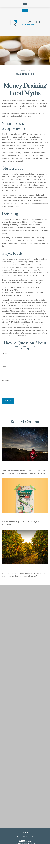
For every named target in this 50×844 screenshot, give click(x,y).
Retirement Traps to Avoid (19, 516)
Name (4, 353)
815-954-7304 (27, 837)
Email (4, 367)
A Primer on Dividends (17, 567)
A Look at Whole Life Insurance (23, 464)
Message (5, 380)
